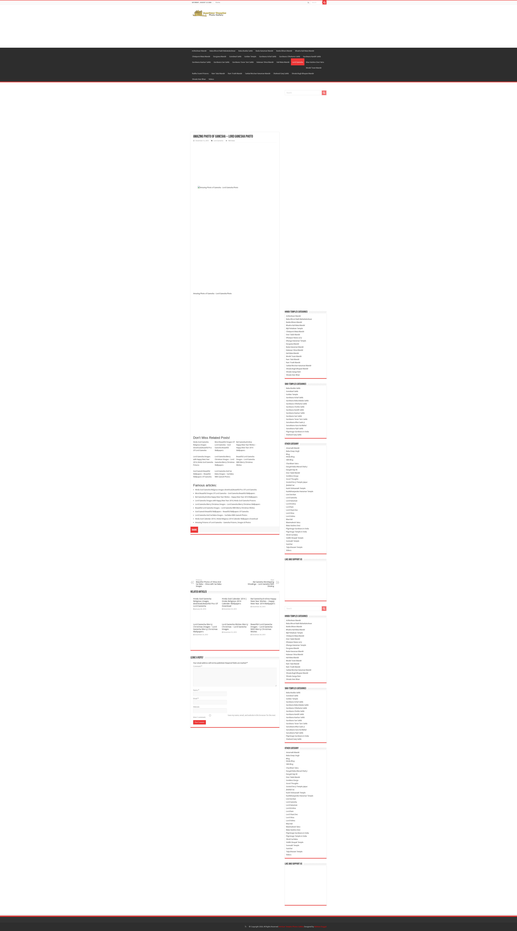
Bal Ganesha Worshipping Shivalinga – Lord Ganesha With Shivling (261, 583)
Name (196, 690)
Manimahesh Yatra (293, 522)
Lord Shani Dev (292, 510)
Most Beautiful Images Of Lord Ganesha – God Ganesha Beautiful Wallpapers (225, 446)
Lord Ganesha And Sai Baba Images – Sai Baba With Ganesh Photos (224, 474)
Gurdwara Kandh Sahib (312, 57)
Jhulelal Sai (290, 485)
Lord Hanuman (291, 501)
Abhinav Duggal (320, 927)
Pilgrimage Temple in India (296, 532)
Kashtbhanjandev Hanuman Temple (299, 491)
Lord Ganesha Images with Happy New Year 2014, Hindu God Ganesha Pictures (203, 461)
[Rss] (308, 2)
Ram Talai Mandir (218, 73)
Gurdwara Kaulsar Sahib (201, 62)
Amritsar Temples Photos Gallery (291, 927)
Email (196, 699)
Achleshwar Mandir (199, 51)
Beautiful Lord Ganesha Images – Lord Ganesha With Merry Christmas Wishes (245, 461)
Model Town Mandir (314, 68)
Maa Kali (289, 519)
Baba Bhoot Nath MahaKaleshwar (222, 51)
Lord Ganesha (297, 62)
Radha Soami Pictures (200, 73)
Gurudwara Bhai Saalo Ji (295, 422)
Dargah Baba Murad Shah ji (296, 467)
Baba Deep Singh (292, 451)
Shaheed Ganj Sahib (281, 73)
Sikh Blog (289, 460)
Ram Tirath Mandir (235, 73)
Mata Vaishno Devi (293, 526)
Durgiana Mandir (219, 57)
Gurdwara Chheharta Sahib (289, 57)
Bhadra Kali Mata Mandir (304, 51)
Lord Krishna (291, 504)
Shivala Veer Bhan (199, 79)
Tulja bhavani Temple (294, 547)
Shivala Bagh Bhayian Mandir (303, 73)
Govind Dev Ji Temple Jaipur (297, 482)
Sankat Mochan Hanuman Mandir (257, 73)
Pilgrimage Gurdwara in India (297, 432)
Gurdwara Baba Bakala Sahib (297, 401)
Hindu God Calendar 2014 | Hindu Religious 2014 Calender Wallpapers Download (226, 519)
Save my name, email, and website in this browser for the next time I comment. (234, 716)
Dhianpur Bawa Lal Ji (294, 338)
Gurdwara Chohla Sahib (295, 407)
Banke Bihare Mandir (284, 51)
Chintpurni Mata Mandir (201, 57)
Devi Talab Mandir (293, 335)
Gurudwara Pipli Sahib (294, 429)
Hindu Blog (290, 457)
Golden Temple (250, 57)
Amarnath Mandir (293, 448)
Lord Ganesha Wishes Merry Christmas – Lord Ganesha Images (235, 626)
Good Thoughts (292, 479)
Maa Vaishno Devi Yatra (315, 62)
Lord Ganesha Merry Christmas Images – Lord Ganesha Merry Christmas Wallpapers (225, 461)
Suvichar (289, 544)
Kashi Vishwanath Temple (295, 488)
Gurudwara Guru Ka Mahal (296, 425)
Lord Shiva (290, 513)
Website (196, 707)
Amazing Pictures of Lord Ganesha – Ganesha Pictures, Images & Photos (223, 522)
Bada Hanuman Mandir (264, 51)
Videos (211, 79)
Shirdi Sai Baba (292, 535)
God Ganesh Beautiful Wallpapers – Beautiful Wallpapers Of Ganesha (202, 474)
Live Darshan (291, 495)
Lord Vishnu (290, 516)
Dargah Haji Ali (291, 470)
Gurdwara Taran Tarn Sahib (243, 62)
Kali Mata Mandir (283, 62)
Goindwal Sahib (235, 57)
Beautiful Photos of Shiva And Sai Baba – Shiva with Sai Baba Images (208, 583)
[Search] (324, 2)
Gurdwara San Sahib (221, 62)
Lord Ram (290, 507)
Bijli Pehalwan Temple (294, 328)
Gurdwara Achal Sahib (267, 57)
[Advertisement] (275, 26)
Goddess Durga (292, 476)
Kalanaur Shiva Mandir (265, 62)
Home (218, 2)
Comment (197, 666)
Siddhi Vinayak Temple (294, 538)
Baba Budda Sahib (245, 51)
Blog (288, 454)
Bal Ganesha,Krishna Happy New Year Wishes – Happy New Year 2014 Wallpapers (246, 446)
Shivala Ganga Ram (293, 372)
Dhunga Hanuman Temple (296, 341)
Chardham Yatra (292, 464)
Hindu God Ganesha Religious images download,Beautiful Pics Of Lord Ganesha (202, 446)
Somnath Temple (292, 541)
